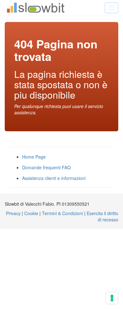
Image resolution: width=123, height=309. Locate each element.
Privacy (13, 213)
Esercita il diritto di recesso (102, 216)
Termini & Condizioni (62, 213)
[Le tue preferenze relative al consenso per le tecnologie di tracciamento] (112, 298)
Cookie (31, 213)
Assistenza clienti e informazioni (53, 178)
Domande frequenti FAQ (46, 167)
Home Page (34, 157)
